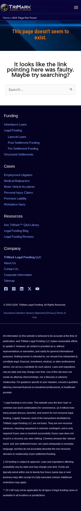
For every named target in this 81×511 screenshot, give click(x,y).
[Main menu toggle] (76, 8)
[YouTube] (37, 289)
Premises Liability (15, 198)
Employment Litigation (18, 175)
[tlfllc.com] (15, 7)
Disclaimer (9, 313)
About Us (10, 263)
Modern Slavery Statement (31, 313)
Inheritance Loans (15, 124)
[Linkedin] (22, 289)
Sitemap (9, 280)
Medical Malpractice (17, 180)
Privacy (51, 313)
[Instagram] (14, 289)
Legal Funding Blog (16, 230)
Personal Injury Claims (18, 192)
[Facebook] (6, 289)
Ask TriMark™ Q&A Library (21, 225)
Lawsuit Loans (17, 136)
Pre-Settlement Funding (23, 148)
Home (6, 17)
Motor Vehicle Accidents (19, 186)
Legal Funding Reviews (19, 236)
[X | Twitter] (29, 289)
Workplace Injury (15, 204)
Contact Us (11, 269)
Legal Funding (13, 130)
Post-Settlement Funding (24, 142)
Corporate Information (18, 274)
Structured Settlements (18, 154)
